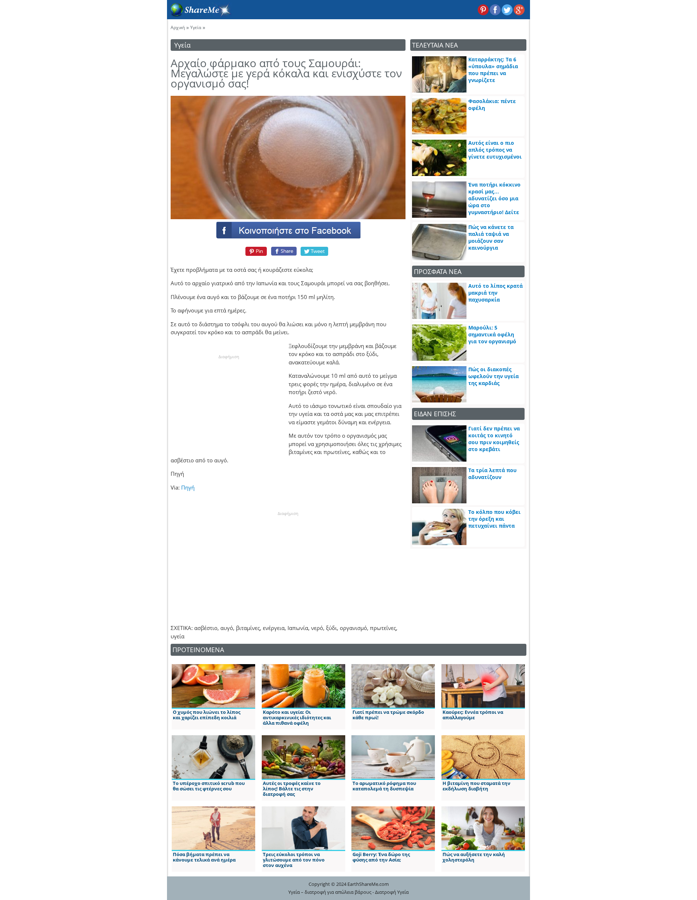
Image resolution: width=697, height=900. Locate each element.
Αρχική (178, 27)
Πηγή (188, 487)
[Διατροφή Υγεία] (199, 15)
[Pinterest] (255, 251)
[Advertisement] (228, 405)
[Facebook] (287, 229)
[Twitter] (315, 251)
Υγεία (195, 27)
